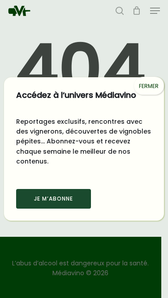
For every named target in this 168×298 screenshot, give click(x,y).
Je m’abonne (53, 198)
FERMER (149, 86)
